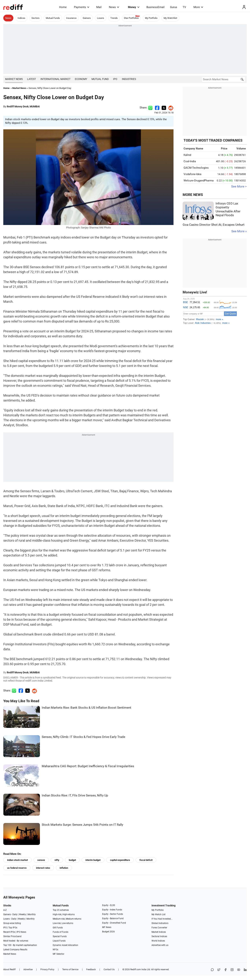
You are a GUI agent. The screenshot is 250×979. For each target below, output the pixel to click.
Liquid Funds (59, 940)
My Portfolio (151, 18)
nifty (57, 860)
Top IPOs (12, 927)
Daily (14, 914)
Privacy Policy (47, 969)
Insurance (71, 18)
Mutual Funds (53, 18)
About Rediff (9, 969)
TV (184, 7)
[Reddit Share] (169, 107)
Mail (99, 7)
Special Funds (60, 936)
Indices (21, 18)
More (196, 7)
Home (63, 7)
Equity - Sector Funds (112, 914)
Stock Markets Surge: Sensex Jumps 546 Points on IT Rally (82, 824)
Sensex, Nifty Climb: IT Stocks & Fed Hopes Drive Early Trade (83, 737)
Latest (31, 79)
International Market (55, 79)
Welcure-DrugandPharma (199, 180)
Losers (100, 18)
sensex (41, 860)
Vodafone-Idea (192, 174)
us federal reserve (17, 868)
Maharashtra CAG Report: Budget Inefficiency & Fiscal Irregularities (88, 766)
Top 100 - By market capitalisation (20, 945)
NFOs (55, 949)
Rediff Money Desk (18, 106)
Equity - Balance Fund (113, 918)
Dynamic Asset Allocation (65, 945)
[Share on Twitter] (164, 107)
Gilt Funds (58, 927)
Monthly (32, 914)
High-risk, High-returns (64, 914)
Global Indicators (160, 923)
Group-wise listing (12, 923)
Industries (129, 79)
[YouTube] (238, 970)
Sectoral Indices (159, 936)
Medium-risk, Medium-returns (67, 919)
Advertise (28, 969)
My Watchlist (170, 18)
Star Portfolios (131, 18)
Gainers (87, 18)
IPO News (21, 932)
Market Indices (159, 932)
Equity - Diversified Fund (114, 923)
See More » (239, 231)
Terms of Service (70, 969)
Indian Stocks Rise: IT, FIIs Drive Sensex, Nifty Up (75, 795)
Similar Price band (12, 936)
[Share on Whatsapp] (150, 107)
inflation (64, 868)
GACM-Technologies (196, 167)
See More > (239, 186)
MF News (106, 927)
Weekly (22, 914)
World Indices (158, 940)
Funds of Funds (60, 932)
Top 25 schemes (61, 910)
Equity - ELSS (108, 905)
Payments (80, 7)
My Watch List (158, 914)
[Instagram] (232, 970)
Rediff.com (135, 969)
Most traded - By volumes (15, 940)
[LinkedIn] (245, 970)
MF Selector (58, 954)
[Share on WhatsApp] (212, 970)
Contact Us (109, 969)
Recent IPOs (9, 932)
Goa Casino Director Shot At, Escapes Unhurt (214, 224)
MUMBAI (35, 106)
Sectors (35, 18)
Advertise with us (160, 945)
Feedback (91, 969)
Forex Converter (159, 927)
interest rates (43, 868)
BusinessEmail (155, 7)
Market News (14, 79)
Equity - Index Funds (112, 909)
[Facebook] (225, 970)
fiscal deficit (145, 860)
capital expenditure (120, 860)
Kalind (187, 155)
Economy (81, 79)
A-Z (5, 910)
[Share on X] (218, 970)
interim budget (92, 860)
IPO (115, 79)
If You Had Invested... (162, 919)
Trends (114, 18)
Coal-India (190, 161)
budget (72, 860)
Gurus (173, 7)
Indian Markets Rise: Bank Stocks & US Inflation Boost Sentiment (86, 707)
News (112, 7)
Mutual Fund (100, 79)
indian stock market (17, 860)
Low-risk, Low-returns (63, 923)
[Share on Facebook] (157, 107)
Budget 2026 (108, 931)
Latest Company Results (15, 949)
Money (132, 7)
